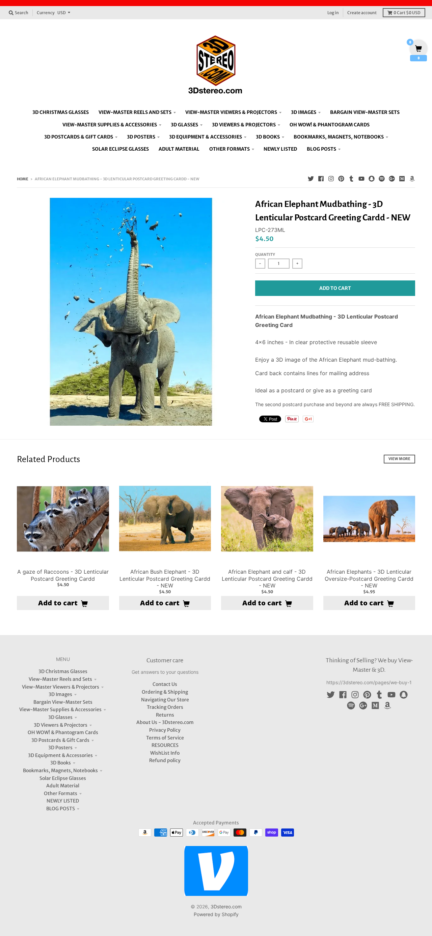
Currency (46, 12)
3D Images (60, 694)
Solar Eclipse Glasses (62, 778)
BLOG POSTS (60, 809)
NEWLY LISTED (63, 801)
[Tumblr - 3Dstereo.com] (351, 179)
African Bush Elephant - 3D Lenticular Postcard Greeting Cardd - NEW (164, 578)
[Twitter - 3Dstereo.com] (311, 179)
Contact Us (165, 684)
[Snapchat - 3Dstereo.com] (372, 179)
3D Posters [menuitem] (141, 137)
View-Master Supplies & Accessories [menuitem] (109, 125)
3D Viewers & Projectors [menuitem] (244, 125)
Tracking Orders (165, 707)
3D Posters (60, 748)
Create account (362, 12)
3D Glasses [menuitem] (184, 125)
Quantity (265, 254)
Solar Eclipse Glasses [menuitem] (120, 149)
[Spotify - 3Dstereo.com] (382, 179)
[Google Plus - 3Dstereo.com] (392, 179)
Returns (165, 715)
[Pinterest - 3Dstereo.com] (341, 179)
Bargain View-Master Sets (62, 702)
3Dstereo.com (226, 906)
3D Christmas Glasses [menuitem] (60, 112)
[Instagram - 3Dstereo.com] (331, 179)
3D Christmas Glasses (62, 671)
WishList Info (165, 753)
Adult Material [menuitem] (179, 149)
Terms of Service (165, 738)
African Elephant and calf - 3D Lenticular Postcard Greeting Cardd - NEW (267, 578)
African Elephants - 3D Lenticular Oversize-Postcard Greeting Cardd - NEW (369, 578)
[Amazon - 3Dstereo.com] (412, 179)
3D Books (60, 763)
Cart (407, 12)
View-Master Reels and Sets (60, 679)
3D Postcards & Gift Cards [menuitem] (78, 137)
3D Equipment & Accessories (60, 755)
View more (399, 458)
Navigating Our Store (165, 700)
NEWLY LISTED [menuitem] (280, 149)
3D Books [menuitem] (268, 137)
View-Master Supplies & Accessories (60, 709)
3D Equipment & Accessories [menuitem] (205, 137)
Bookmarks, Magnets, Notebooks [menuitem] (339, 137)
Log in (333, 12)
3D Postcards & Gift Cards (60, 740)
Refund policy (165, 760)
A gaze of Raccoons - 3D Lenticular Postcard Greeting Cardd (63, 575)
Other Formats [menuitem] (229, 149)
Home (22, 179)
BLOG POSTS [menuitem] (321, 149)
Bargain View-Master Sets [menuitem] (365, 112)
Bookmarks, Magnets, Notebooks (60, 770)
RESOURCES (165, 745)
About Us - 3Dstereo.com (165, 722)
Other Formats (60, 793)
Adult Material (62, 786)
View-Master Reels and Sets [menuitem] (135, 112)
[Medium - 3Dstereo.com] (402, 179)
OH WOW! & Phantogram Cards (63, 732)
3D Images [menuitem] (303, 112)
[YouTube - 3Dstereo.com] (361, 179)
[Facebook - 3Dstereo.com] (321, 179)
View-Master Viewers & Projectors (60, 687)
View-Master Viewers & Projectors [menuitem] (231, 112)
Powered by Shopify (216, 914)
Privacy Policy (165, 730)
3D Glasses (60, 717)
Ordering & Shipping (165, 692)
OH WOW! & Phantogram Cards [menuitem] (330, 125)
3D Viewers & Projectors (60, 725)
